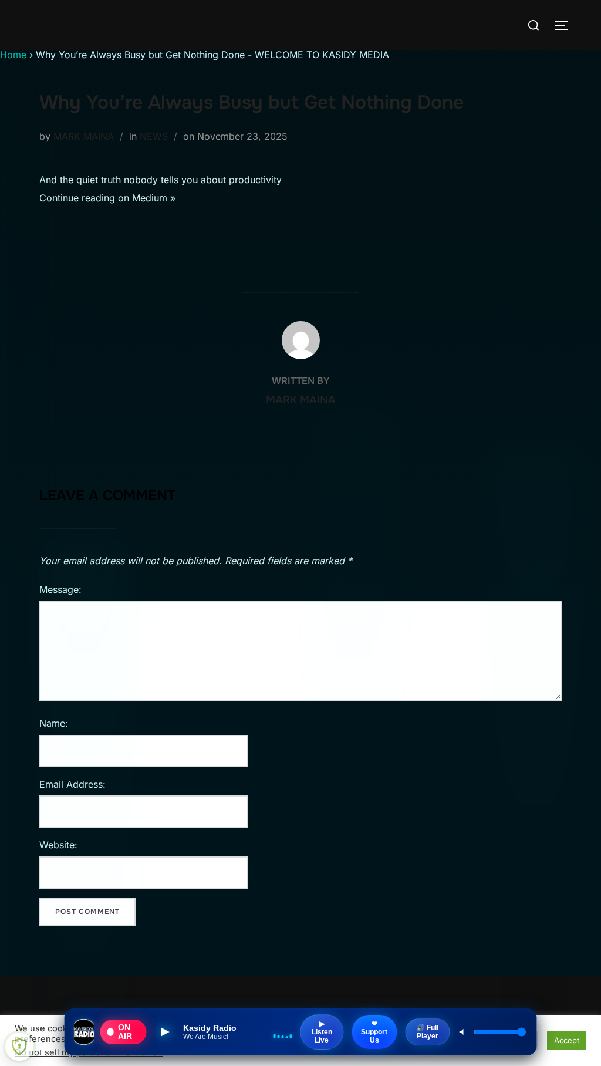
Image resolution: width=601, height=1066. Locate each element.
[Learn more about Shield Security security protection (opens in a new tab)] (19, 1047)
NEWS (154, 136)
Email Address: (72, 784)
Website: (58, 845)
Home (13, 54)
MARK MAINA (83, 136)
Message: (60, 589)
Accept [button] (566, 1040)
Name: (53, 723)
